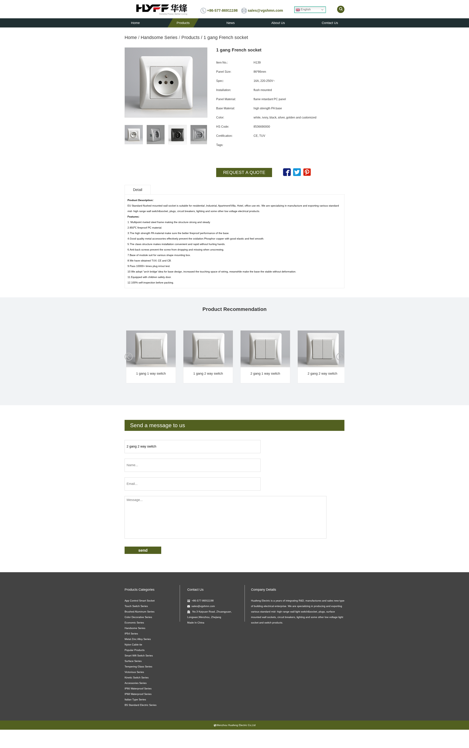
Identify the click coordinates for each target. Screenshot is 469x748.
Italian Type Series (135, 699)
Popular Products (135, 650)
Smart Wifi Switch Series (139, 655)
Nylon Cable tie (133, 644)
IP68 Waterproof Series (138, 694)
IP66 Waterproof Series (138, 688)
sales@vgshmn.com (265, 10)
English (305, 9)
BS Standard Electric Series (140, 705)
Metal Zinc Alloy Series (138, 639)
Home (131, 37)
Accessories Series (136, 683)
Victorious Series (134, 672)
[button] (340, 357)
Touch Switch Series (136, 606)
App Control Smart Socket (140, 600)
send (142, 550)
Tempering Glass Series (138, 666)
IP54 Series (131, 633)
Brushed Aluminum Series (139, 611)
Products (190, 37)
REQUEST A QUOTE (244, 172)
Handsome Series (159, 37)
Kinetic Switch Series (137, 677)
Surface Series (133, 661)
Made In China (195, 622)
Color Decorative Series (138, 617)
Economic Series (134, 622)
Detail (137, 190)
